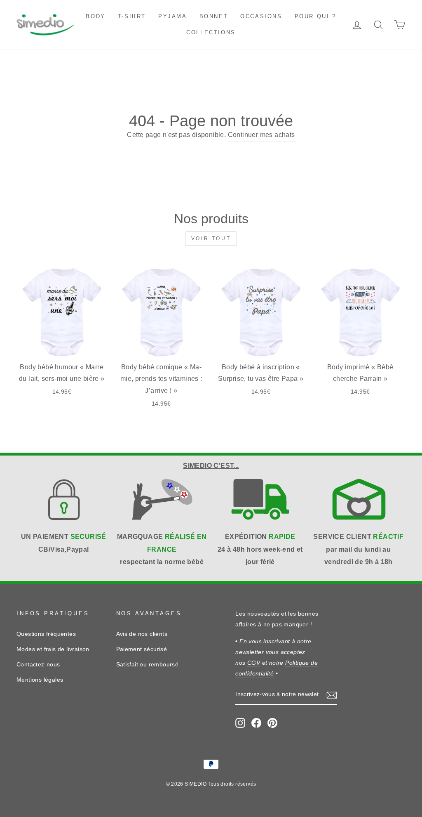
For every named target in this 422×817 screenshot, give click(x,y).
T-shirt (132, 16)
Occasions (261, 16)
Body (95, 16)
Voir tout (211, 238)
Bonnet (213, 16)
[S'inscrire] (331, 695)
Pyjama (172, 16)
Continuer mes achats (261, 134)
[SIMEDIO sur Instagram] (240, 722)
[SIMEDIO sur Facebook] (256, 722)
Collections (211, 32)
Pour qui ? (315, 16)
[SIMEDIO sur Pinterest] (272, 722)
